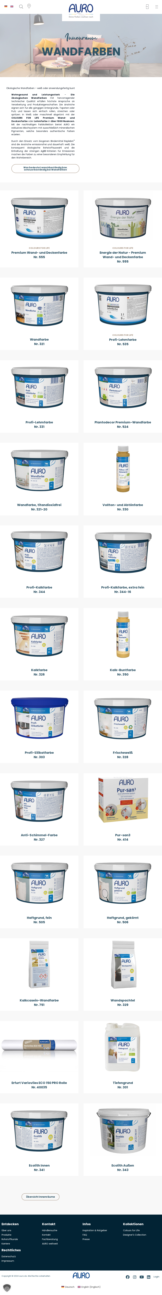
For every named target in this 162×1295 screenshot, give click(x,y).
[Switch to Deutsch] (6, 6)
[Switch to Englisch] (12, 6)
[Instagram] (135, 1277)
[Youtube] (141, 1277)
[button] (157, 7)
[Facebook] (128, 1277)
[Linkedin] (148, 1277)
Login (156, 1276)
